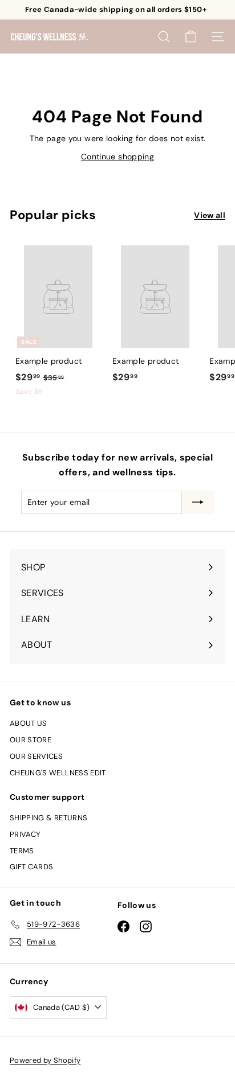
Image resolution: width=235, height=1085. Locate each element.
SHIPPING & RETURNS (48, 818)
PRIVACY (25, 834)
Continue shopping (117, 156)
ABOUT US (28, 723)
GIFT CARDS (32, 867)
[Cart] (190, 37)
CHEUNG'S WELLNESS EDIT (58, 773)
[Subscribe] (198, 502)
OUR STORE (30, 740)
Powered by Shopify (45, 1060)
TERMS (22, 851)
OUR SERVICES (36, 756)
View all (209, 215)
